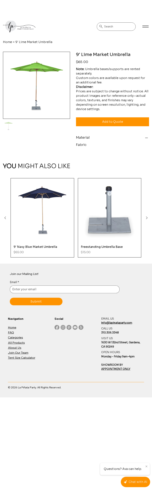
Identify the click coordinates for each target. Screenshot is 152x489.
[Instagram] (63, 327)
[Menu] (145, 26)
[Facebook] (56, 327)
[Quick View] (42, 210)
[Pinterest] (69, 327)
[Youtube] (75, 327)
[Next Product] (147, 218)
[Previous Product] (5, 218)
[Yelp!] (81, 327)
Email (14, 282)
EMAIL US (107, 318)
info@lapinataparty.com (116, 322)
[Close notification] (146, 466)
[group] (76, 217)
